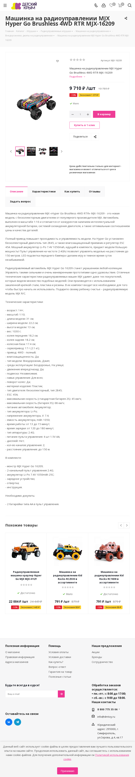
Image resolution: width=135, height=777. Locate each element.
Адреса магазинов (16, 662)
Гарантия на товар (60, 671)
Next (61, 151)
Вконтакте (8, 722)
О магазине (12, 652)
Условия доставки (60, 657)
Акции (95, 652)
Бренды (97, 657)
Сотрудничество (102, 662)
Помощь (55, 646)
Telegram (17, 722)
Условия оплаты (59, 652)
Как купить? (56, 662)
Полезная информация (22, 646)
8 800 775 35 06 (107, 709)
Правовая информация (19, 657)
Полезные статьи (60, 676)
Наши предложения (107, 646)
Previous (11, 151)
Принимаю (67, 771)
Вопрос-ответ (57, 667)
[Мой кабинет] (103, 5)
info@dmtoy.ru (106, 716)
